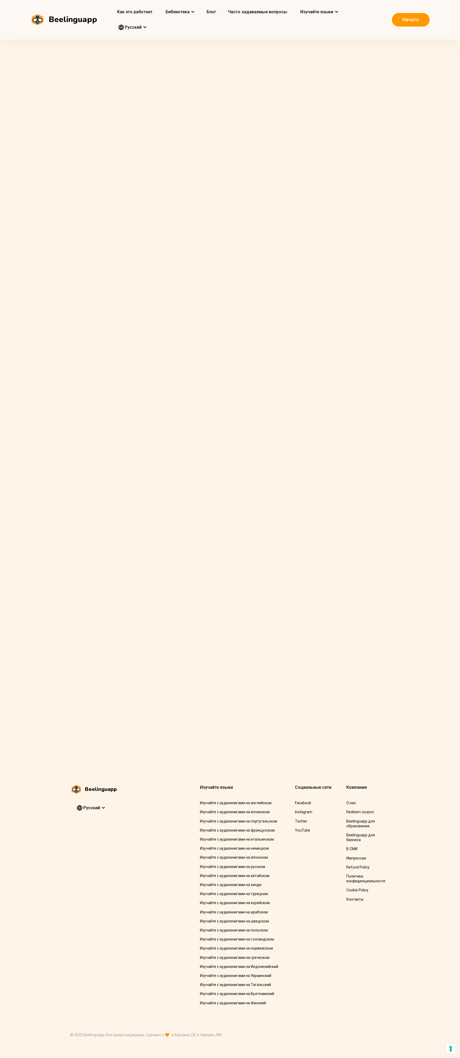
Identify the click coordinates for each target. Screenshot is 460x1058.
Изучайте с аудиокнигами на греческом (234, 957)
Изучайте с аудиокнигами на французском (237, 830)
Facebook (303, 803)
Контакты (354, 899)
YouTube (302, 830)
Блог (211, 11)
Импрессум (356, 858)
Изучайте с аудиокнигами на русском (232, 867)
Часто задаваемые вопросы (257, 11)
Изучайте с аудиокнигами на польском (234, 930)
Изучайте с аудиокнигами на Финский (233, 1003)
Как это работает (135, 11)
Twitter (301, 821)
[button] (179, 12)
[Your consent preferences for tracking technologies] (451, 1049)
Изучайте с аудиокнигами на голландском (237, 939)
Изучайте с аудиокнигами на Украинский (235, 975)
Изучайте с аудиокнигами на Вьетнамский (237, 994)
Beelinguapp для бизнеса (360, 837)
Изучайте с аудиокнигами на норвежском (236, 948)
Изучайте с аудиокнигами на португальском (238, 821)
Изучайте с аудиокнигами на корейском (235, 903)
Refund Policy (357, 867)
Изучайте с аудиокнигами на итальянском (237, 839)
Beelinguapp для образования (360, 823)
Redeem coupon (360, 812)
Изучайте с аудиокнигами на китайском (234, 876)
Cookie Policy (357, 890)
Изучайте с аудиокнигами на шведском (234, 921)
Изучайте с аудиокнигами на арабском (234, 912)
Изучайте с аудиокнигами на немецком (234, 848)
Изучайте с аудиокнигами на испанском (235, 812)
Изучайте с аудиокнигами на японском (234, 857)
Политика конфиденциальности (365, 878)
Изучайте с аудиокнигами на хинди (230, 885)
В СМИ (352, 849)
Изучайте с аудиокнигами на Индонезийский (239, 966)
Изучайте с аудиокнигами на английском (236, 803)
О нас (351, 803)
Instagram (303, 812)
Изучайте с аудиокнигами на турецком (234, 894)
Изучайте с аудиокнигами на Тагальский (235, 985)
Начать (410, 19)
